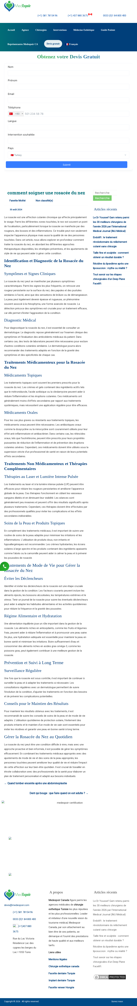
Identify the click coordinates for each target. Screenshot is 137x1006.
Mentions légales (58, 959)
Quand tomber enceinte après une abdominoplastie (35, 783)
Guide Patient (108, 30)
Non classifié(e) (44, 200)
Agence (25, 30)
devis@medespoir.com (16, 905)
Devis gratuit (53, 43)
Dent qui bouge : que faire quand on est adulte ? (59, 793)
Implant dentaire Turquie (62, 980)
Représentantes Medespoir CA (23, 44)
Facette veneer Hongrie (61, 987)
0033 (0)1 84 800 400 (114, 15)
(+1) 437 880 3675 (78, 15)
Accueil (11, 30)
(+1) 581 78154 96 (47, 15)
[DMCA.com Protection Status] (109, 975)
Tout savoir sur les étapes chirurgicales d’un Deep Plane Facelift (109, 279)
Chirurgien (41, 30)
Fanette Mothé (18, 200)
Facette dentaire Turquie (62, 973)
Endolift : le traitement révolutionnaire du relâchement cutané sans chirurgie (110, 242)
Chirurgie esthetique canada (64, 966)
